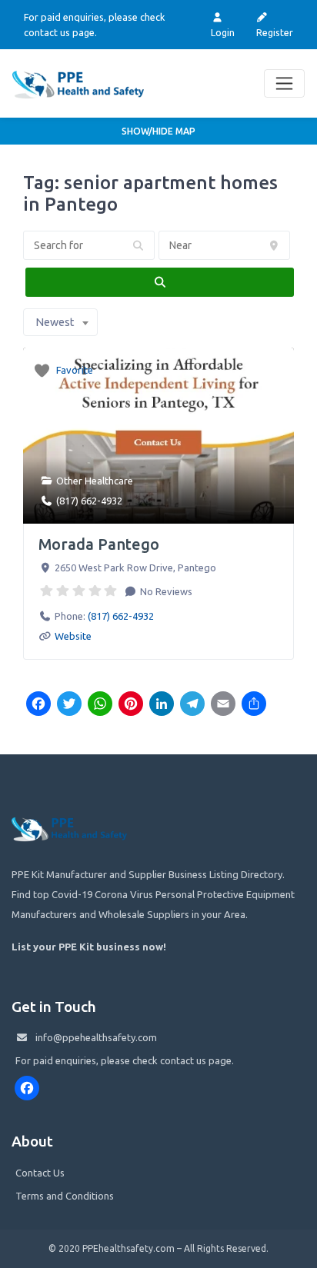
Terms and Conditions (64, 1195)
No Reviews (165, 591)
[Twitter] (69, 705)
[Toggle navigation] (284, 83)
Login (223, 32)
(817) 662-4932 (89, 500)
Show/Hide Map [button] (158, 131)
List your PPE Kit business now (87, 946)
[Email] (223, 705)
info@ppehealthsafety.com (96, 1037)
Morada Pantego (98, 544)
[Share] (254, 705)
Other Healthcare (94, 480)
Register (274, 32)
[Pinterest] (130, 705)
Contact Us (40, 1172)
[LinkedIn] (161, 705)
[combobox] (60, 322)
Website (73, 636)
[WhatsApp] (100, 705)
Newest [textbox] (54, 322)
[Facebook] (38, 705)
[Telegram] (192, 705)
